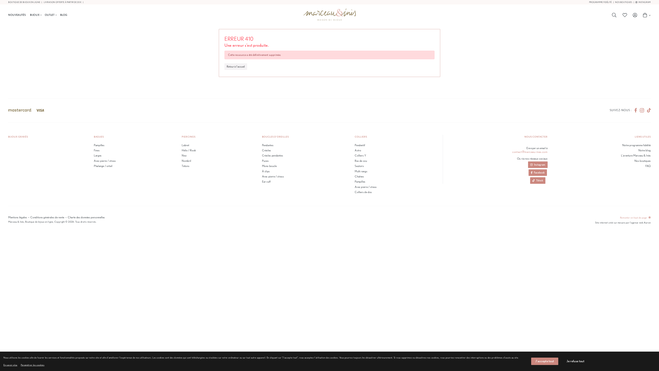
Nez (184, 155)
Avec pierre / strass (105, 160)
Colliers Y (360, 155)
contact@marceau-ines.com (529, 151)
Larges (98, 155)
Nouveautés (17, 14)
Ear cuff (266, 181)
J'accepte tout (544, 361)
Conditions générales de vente (47, 217)
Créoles (266, 150)
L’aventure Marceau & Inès (636, 155)
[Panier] (646, 15)
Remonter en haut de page (634, 217)
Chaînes (359, 176)
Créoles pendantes (272, 155)
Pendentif (360, 145)
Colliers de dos (363, 192)
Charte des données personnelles (86, 217)
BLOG (63, 14)
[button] (32, 364)
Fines (97, 150)
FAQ (648, 166)
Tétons (185, 166)
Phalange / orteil (103, 166)
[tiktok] (647, 110)
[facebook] (635, 110)
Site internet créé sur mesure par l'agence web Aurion (623, 222)
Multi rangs (361, 171)
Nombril (186, 160)
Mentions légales (17, 217)
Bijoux (34, 14)
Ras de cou (361, 160)
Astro (358, 150)
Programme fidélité (600, 2)
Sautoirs (359, 166)
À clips (266, 171)
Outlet (50, 14)
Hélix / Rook (189, 150)
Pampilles (99, 145)
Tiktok (539, 180)
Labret (185, 145)
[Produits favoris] (625, 15)
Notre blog (644, 150)
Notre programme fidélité (636, 145)
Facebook (539, 172)
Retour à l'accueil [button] (236, 66)
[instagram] (642, 110)
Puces (265, 160)
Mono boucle (269, 166)
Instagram (644, 2)
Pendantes (268, 145)
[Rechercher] (615, 15)
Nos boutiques (623, 2)
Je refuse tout (575, 361)
